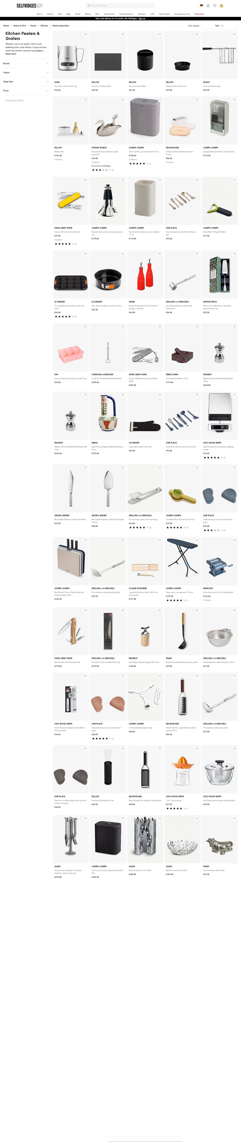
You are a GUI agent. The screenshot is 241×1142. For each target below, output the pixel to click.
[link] (70, 86)
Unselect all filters (15, 100)
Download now (137, 18)
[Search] (89, 5)
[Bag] (221, 5)
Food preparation (60, 25)
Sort (217, 25)
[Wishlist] (215, 5)
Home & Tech (19, 25)
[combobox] (122, 5)
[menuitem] (39, 14)
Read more (11, 53)
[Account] (208, 5)
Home (6, 25)
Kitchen (44, 25)
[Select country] (201, 5)
